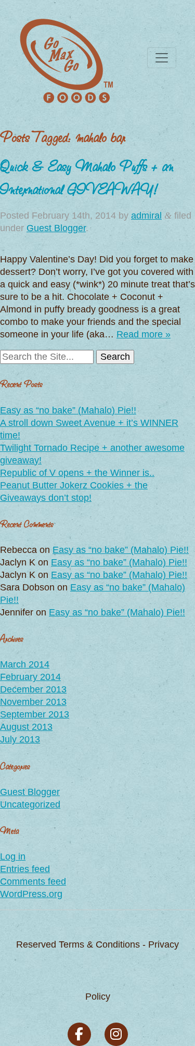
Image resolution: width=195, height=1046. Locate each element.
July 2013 (20, 739)
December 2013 (33, 689)
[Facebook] (79, 1034)
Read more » (143, 334)
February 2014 (30, 677)
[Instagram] (116, 1034)
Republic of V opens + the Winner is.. (77, 473)
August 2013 (26, 727)
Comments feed (33, 881)
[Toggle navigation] (161, 57)
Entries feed (25, 869)
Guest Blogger (56, 228)
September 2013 (34, 714)
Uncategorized (30, 804)
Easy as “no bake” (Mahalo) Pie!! (68, 410)
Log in (12, 856)
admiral (146, 215)
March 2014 (24, 664)
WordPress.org (31, 894)
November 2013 (33, 702)
